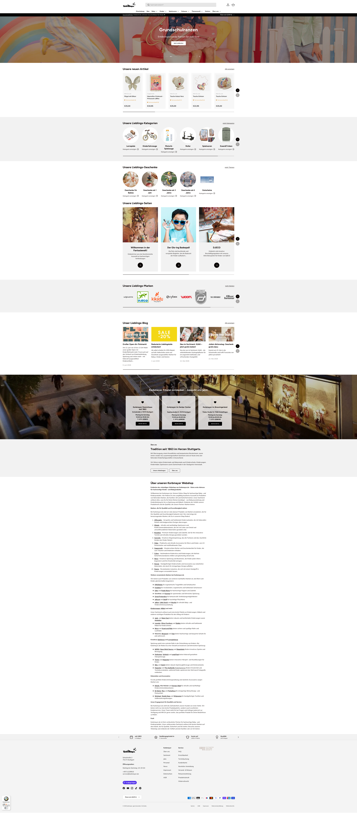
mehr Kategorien (228, 123)
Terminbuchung (183, 759)
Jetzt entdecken (178, 43)
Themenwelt (196, 11)
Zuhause (184, 11)
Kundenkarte (182, 763)
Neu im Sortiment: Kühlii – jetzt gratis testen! (191, 345)
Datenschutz (167, 774)
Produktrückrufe (183, 777)
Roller (188, 146)
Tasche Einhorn (198, 96)
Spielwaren (173, 11)
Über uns (215, 11)
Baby (153, 11)
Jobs (164, 759)
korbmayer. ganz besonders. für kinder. (137, 806)
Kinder (162, 11)
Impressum (167, 770)
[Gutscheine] (207, 179)
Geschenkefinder (128, 15)
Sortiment (166, 755)
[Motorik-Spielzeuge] (169, 135)
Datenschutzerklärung (217, 806)
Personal (166, 763)
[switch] (6, 808)
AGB (165, 777)
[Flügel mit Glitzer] (132, 83)
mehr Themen (229, 167)
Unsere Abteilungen (159, 470)
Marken (207, 11)
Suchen (193, 806)
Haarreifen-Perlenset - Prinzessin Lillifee (155, 97)
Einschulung (140, 11)
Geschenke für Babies (131, 191)
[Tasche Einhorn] (201, 83)
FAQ (179, 751)
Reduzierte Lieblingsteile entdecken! (161, 345)
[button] (233, 5)
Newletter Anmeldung (186, 766)
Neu (148, 11)
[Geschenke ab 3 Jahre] (169, 179)
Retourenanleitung (184, 774)
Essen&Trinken (226, 146)
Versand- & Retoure (185, 770)
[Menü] (9, 797)
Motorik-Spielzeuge (169, 147)
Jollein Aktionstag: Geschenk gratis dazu (221, 345)
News (165, 766)
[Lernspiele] (131, 135)
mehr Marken (229, 286)
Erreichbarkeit (183, 755)
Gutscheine (207, 190)
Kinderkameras (180, 668)
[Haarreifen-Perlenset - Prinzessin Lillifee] (155, 83)
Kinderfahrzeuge (150, 146)
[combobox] (180, 5)
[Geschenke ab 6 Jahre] (188, 179)
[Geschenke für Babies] (131, 179)
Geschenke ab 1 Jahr (149, 191)
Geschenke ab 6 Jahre (188, 191)
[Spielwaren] (207, 135)
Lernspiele (130, 146)
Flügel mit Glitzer (130, 96)
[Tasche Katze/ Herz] (178, 83)
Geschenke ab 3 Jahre (169, 191)
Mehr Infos (143, 423)
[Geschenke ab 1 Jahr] (150, 179)
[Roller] (188, 135)
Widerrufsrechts (230, 806)
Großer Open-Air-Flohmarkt (135, 344)
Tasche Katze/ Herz (177, 96)
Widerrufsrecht (183, 781)
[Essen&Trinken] (226, 135)
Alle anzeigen (229, 69)
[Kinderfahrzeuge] (150, 135)
